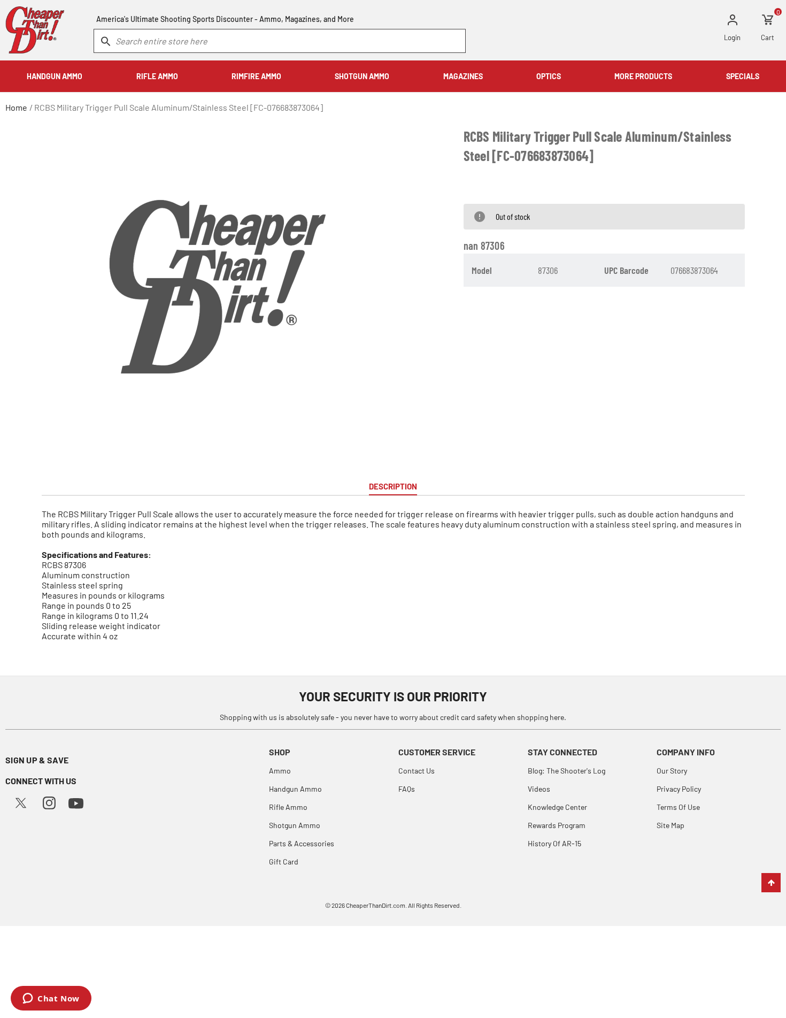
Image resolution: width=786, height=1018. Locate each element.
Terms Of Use (678, 807)
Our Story (672, 770)
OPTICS (548, 76)
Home (16, 107)
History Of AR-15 (554, 843)
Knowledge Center (557, 807)
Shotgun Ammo (294, 825)
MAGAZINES (463, 76)
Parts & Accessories (301, 843)
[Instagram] (49, 802)
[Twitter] (21, 802)
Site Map (670, 825)
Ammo (280, 770)
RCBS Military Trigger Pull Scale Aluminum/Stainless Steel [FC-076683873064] (178, 107)
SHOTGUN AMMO (362, 76)
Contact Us (416, 770)
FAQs (406, 788)
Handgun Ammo (295, 788)
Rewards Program (556, 825)
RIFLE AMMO (157, 76)
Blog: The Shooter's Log (566, 770)
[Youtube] (75, 802)
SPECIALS (742, 76)
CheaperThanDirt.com (375, 905)
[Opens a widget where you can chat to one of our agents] (51, 999)
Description (393, 486)
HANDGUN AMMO (54, 76)
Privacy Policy (679, 788)
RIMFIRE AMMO (256, 76)
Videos (539, 788)
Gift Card (283, 861)
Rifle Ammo (288, 807)
